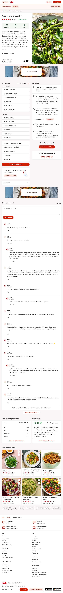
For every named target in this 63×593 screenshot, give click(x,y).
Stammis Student (6, 566)
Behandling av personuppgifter (39, 574)
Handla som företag (6, 544)
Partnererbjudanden (7, 570)
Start (3, 11)
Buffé (4, 62)
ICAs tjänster (5, 548)
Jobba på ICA (35, 553)
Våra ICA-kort (5, 572)
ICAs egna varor (36, 536)
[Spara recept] (19, 451)
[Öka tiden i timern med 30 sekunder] (43, 119)
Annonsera (34, 551)
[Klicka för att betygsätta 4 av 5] (49, 157)
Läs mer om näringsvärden (15, 440)
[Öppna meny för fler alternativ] (19, 454)
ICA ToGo (4, 555)
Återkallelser (35, 570)
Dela (12, 53)
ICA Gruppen (35, 538)
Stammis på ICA (6, 561)
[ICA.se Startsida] (11, 2)
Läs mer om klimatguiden (46, 440)
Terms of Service (44, 407)
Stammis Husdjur (6, 568)
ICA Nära (34, 540)
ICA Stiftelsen (35, 559)
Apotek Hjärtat (5, 542)
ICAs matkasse (5, 538)
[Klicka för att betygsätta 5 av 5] (51, 157)
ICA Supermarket (36, 542)
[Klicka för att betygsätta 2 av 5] (44, 157)
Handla (4, 533)
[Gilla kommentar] (8, 230)
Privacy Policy (36, 407)
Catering (4, 540)
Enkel (24, 27)
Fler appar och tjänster (7, 557)
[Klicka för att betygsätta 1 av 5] (42, 157)
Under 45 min (7, 27)
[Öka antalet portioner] (29, 83)
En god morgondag (36, 561)
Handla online (5, 536)
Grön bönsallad (7, 471)
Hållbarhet (35, 557)
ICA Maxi (34, 546)
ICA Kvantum (35, 544)
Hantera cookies (36, 576)
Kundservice (35, 565)
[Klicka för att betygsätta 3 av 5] (46, 157)
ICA (33, 533)
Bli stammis (4, 564)
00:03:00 (39, 119)
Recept (8, 11)
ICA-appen (4, 551)
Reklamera (34, 568)
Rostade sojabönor (48, 471)
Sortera (57, 203)
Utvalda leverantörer (37, 549)
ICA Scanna (4, 553)
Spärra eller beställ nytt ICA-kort (39, 572)
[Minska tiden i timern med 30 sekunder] (34, 119)
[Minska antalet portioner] (18, 83)
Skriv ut (6, 53)
